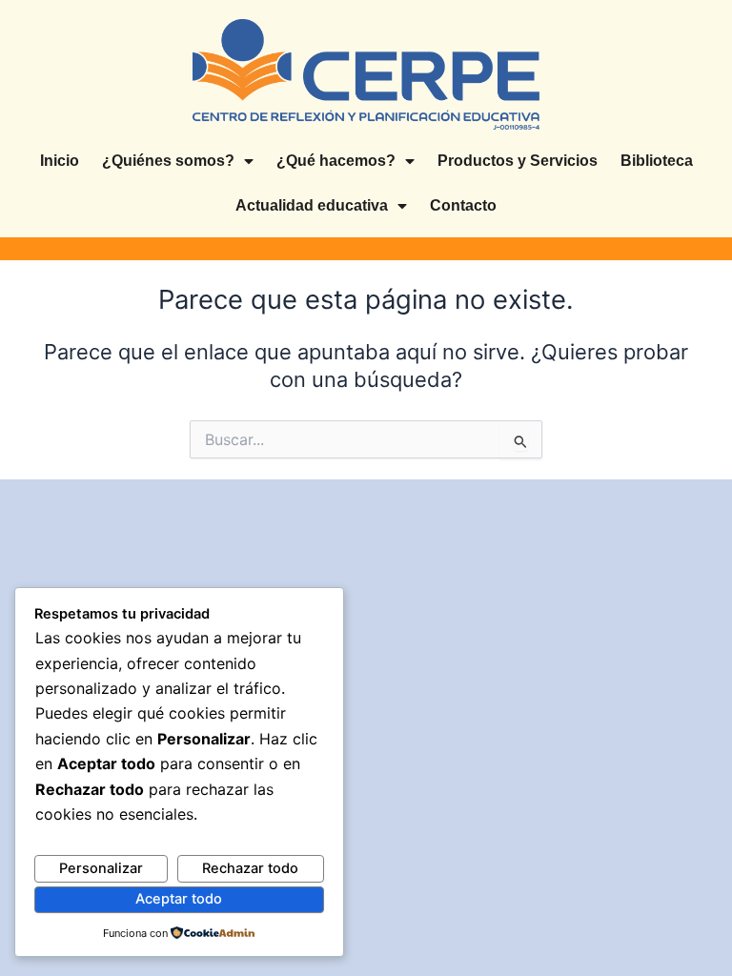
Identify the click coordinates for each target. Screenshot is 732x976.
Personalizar (101, 868)
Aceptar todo (178, 898)
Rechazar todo (250, 868)
